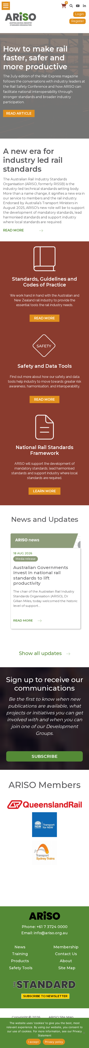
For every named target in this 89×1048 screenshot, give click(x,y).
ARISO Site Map (61, 1017)
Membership (65, 947)
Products (20, 961)
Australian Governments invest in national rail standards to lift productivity (40, 575)
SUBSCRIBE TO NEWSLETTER (45, 996)
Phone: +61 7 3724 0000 (44, 927)
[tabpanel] (44, 86)
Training (20, 954)
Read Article (18, 113)
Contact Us (66, 954)
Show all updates (41, 653)
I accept (33, 1041)
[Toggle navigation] (6, 6)
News (19, 947)
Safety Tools (20, 968)
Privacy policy (54, 1041)
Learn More (44, 491)
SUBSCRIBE (45, 756)
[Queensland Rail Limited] (44, 804)
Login (79, 14)
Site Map (66, 968)
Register (77, 21)
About (66, 961)
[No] (84, 1033)
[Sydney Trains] (44, 824)
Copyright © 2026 (26, 1017)
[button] (71, 6)
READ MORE (44, 318)
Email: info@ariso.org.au (44, 933)
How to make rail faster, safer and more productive (35, 57)
